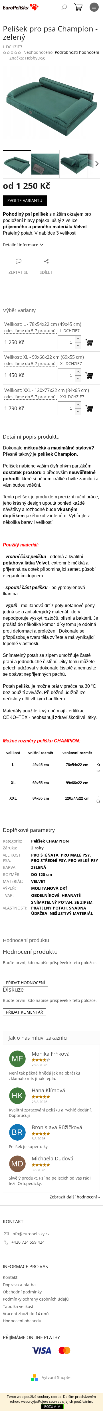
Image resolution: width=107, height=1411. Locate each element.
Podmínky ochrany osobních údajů (36, 1299)
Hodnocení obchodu (22, 1320)
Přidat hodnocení (25, 982)
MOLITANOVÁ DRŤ (49, 888)
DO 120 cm (41, 874)
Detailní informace (20, 244)
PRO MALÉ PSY (75, 855)
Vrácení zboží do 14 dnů (26, 1313)
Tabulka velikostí (19, 1306)
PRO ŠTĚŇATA (44, 855)
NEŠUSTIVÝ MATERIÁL (71, 913)
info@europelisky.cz (30, 1233)
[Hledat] (64, 7)
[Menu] (94, 7)
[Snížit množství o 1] (78, 345)
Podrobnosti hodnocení (77, 52)
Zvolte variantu (24, 200)
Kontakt (10, 1277)
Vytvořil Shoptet (57, 1377)
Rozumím (52, 1406)
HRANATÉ (71, 895)
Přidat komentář (24, 1012)
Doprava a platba (19, 1284)
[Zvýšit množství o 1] (78, 339)
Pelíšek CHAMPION (50, 841)
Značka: (27, 58)
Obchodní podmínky (22, 1292)
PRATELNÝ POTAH (49, 908)
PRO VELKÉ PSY (83, 860)
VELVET (38, 881)
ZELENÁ (38, 867)
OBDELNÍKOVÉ (45, 895)
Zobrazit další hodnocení (73, 1197)
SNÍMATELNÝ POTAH (51, 902)
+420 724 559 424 (28, 1242)
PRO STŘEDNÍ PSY (48, 860)
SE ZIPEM (83, 902)
